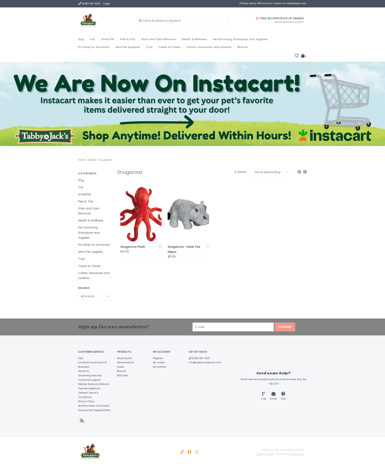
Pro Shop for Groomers (94, 47)
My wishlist (159, 367)
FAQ (80, 358)
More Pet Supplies (128, 47)
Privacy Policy (86, 401)
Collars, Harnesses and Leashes (209, 47)
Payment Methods (89, 388)
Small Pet (107, 39)
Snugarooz (105, 159)
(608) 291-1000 (200, 358)
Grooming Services (90, 375)
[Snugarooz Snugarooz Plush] (141, 214)
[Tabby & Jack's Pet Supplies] (104, 20)
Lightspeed (297, 454)
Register (158, 358)
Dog (81, 39)
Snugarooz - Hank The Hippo (184, 249)
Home (81, 159)
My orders (159, 362)
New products (125, 362)
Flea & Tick (127, 39)
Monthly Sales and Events (93, 405)
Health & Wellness (194, 39)
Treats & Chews (169, 47)
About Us (83, 371)
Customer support (89, 380)
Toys (149, 47)
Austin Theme (265, 454)
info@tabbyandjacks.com (205, 362)
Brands (243, 47)
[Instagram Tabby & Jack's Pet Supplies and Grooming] (197, 452)
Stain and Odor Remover (158, 39)
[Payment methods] (82, 421)
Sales (120, 367)
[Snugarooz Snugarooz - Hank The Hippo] (188, 214)
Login (106, 3)
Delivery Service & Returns (93, 384)
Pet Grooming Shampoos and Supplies (240, 39)
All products (124, 358)
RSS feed (122, 375)
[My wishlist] (297, 56)
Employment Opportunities (94, 410)
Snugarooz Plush (132, 247)
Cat (92, 39)
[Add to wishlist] (160, 247)
